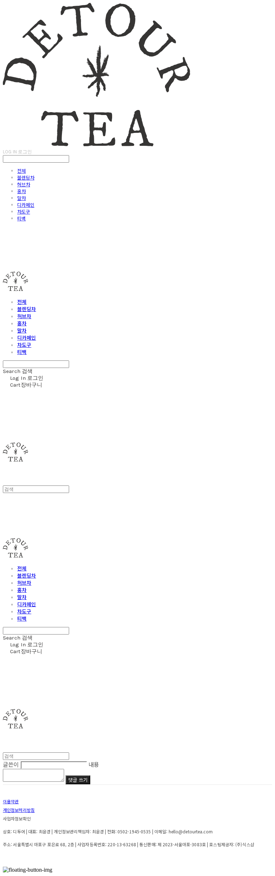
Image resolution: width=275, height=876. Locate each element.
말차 (21, 198)
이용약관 (11, 801)
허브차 (23, 184)
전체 (21, 170)
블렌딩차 (25, 177)
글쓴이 (11, 764)
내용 (93, 764)
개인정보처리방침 (19, 810)
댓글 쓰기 (77, 779)
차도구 (23, 211)
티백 (21, 218)
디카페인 (25, 204)
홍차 (21, 191)
